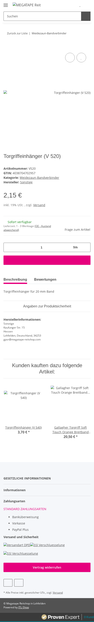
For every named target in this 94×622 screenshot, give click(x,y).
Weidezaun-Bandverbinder (39, 178)
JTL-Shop (23, 607)
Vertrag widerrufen (47, 567)
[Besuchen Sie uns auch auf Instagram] (18, 583)
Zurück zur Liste (17, 33)
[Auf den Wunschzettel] (81, 57)
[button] (73, 4)
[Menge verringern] (8, 247)
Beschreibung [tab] (15, 279)
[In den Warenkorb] (6, 47)
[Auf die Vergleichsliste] (70, 57)
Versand (39, 205)
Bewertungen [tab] (45, 279)
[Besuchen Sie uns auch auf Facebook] (7, 583)
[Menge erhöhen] (85, 247)
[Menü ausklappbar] (5, 3)
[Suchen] (86, 16)
